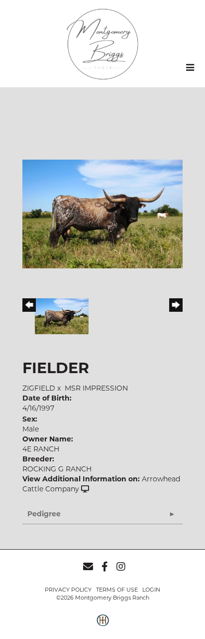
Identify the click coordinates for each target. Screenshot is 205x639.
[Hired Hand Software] (102, 626)
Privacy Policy (68, 589)
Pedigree (44, 513)
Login (151, 589)
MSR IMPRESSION (96, 388)
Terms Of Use (117, 589)
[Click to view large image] (102, 213)
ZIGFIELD (38, 388)
